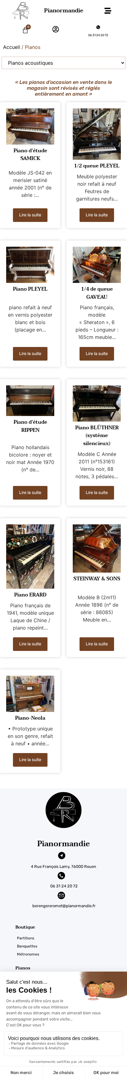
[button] (108, 11)
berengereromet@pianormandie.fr (64, 906)
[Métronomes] (71, 954)
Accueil (11, 47)
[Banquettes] (71, 946)
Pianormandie (63, 10)
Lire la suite (30, 215)
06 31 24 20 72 (98, 35)
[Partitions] (71, 938)
